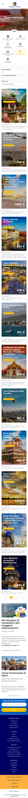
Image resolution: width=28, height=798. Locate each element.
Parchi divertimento (14, 741)
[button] (14, 84)
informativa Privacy (13, 752)
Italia (13, 734)
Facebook (13, 763)
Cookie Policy (13, 750)
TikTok (14, 767)
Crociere (14, 736)
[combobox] (14, 78)
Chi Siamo (13, 721)
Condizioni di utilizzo (14, 747)
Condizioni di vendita (14, 754)
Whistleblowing (13, 756)
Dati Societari (13, 725)
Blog (13, 772)
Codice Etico (14, 727)
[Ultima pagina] (22, 597)
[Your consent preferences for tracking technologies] (25, 795)
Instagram (13, 765)
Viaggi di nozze (14, 738)
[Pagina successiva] (19, 597)
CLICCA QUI (20, 640)
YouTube (14, 769)
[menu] (26, 4)
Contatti (14, 723)
